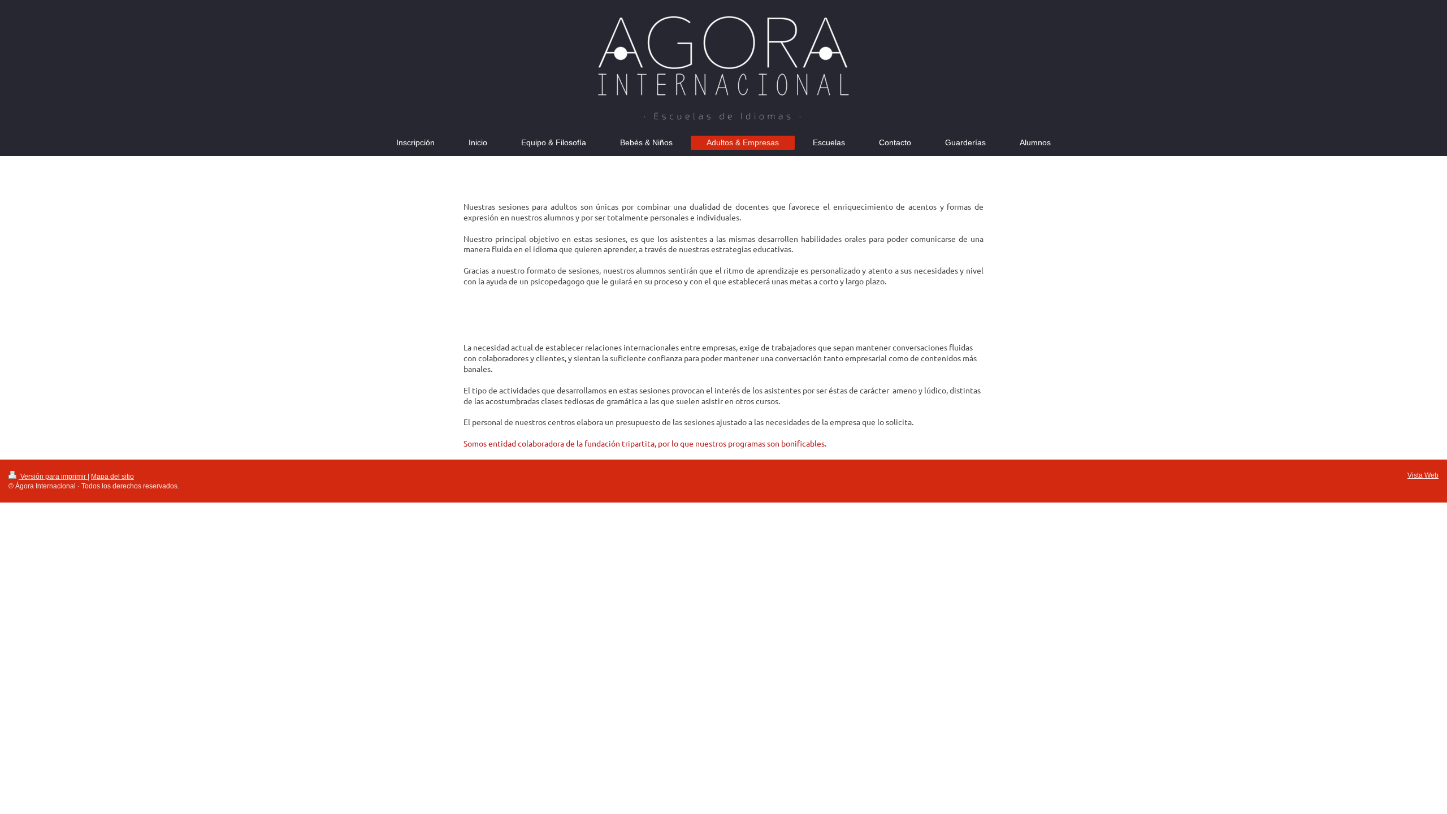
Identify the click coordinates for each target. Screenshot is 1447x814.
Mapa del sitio (112, 476)
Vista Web (1423, 475)
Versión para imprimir (53, 476)
